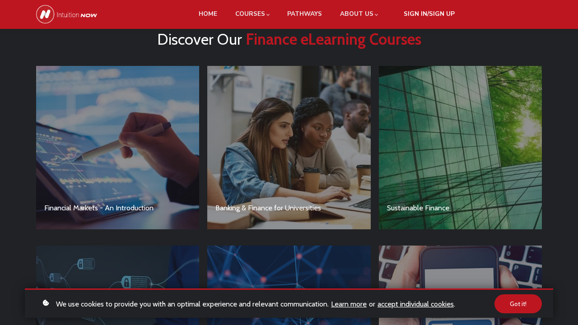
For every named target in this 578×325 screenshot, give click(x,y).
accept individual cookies (416, 303)
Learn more (349, 303)
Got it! (518, 303)
